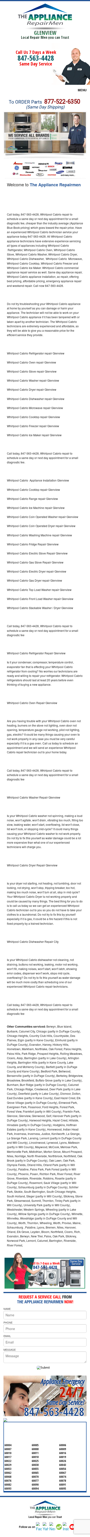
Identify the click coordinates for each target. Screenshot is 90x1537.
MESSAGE (9, 1349)
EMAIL (7, 1336)
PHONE (7, 1322)
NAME (7, 1309)
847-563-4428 (36, 58)
